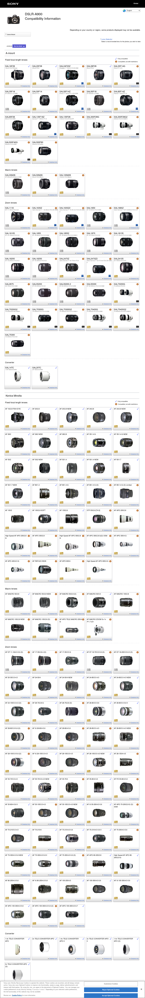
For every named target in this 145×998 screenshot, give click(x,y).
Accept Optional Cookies (111, 995)
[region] (72, 989)
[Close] (141, 989)
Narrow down (18, 46)
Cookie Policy (17, 995)
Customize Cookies (111, 984)
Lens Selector (106, 39)
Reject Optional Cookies (111, 990)
